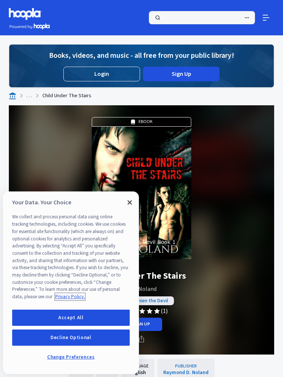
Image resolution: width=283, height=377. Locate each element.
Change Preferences (71, 357)
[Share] (141, 339)
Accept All (71, 317)
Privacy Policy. (70, 296)
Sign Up (181, 74)
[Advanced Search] (247, 18)
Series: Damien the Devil (141, 300)
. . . (29, 95)
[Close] (130, 202)
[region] (71, 282)
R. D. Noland (141, 289)
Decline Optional (70, 337)
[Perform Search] (202, 17)
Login (101, 74)
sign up (141, 324)
